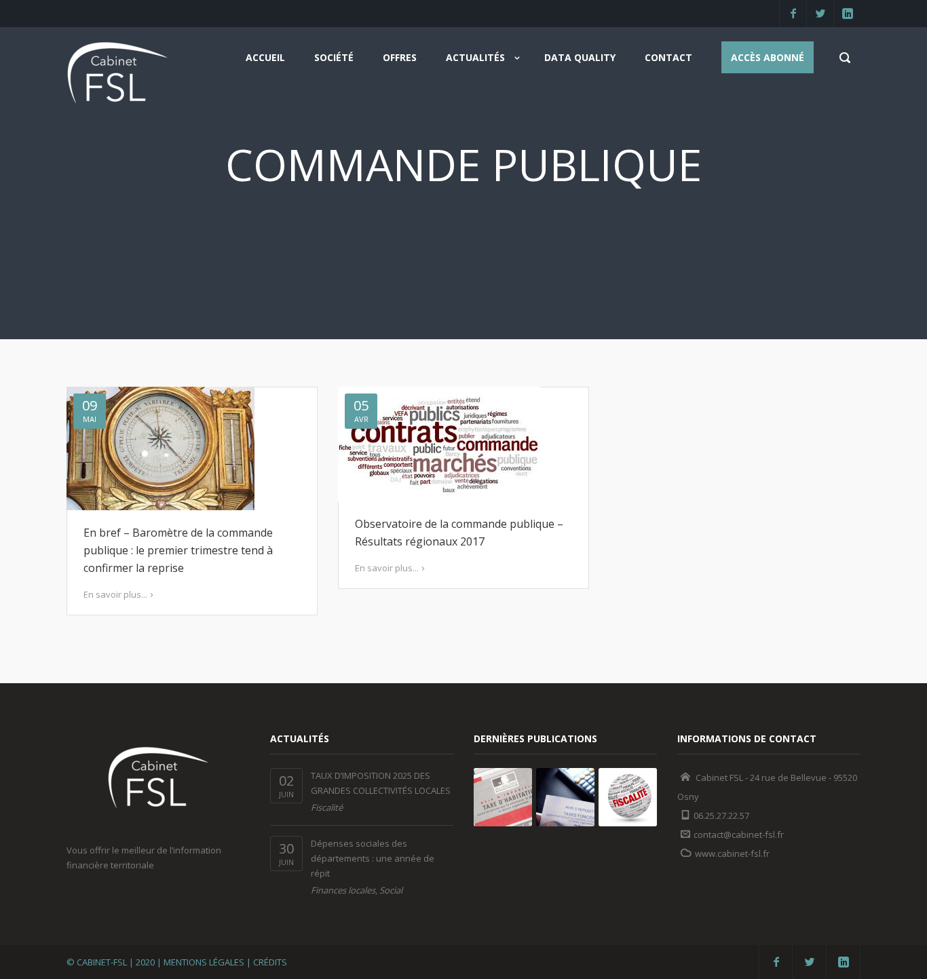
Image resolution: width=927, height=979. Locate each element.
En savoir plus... (115, 594)
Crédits (270, 962)
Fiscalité (327, 807)
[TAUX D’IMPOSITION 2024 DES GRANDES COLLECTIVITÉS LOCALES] (503, 797)
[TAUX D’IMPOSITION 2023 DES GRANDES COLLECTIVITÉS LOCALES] (565, 797)
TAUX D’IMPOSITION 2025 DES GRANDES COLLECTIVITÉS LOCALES (381, 782)
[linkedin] (846, 13)
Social (390, 890)
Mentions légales (204, 962)
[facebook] (792, 13)
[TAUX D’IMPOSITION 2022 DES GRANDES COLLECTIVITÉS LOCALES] (628, 797)
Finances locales (343, 890)
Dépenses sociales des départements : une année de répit (372, 858)
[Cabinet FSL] (117, 77)
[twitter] (819, 13)
